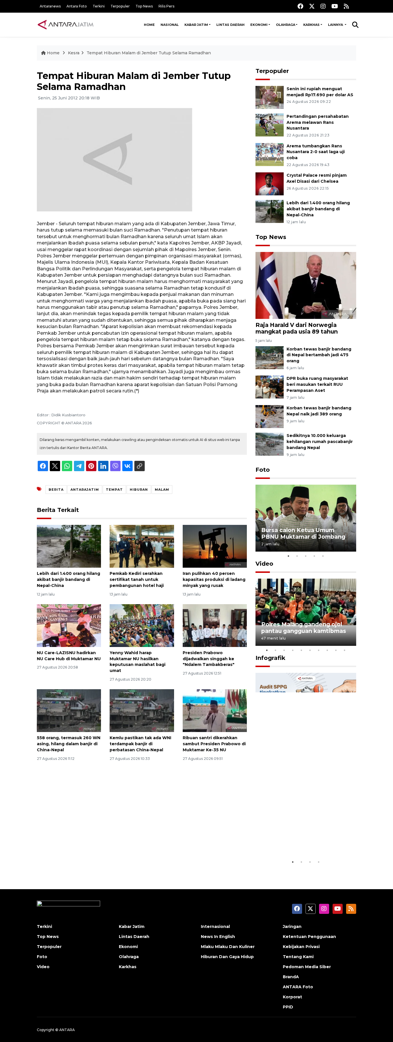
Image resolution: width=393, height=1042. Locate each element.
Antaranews (50, 6)
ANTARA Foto (298, 986)
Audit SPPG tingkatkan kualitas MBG (295, 838)
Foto (262, 469)
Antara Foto (76, 6)
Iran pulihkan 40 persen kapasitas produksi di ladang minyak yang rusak (214, 579)
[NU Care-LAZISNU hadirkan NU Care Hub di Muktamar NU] (69, 625)
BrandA (291, 976)
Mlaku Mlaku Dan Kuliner (228, 946)
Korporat (292, 996)
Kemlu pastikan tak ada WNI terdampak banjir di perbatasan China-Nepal (140, 743)
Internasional (215, 926)
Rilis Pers (166, 6)
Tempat (114, 490)
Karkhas (311, 25)
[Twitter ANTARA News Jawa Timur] (312, 6)
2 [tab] (297, 556)
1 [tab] (288, 556)
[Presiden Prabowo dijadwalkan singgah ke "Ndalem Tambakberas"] (215, 625)
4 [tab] (314, 556)
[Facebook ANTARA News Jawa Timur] (300, 6)
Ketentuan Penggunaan (309, 936)
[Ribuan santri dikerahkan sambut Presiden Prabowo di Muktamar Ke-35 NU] (215, 710)
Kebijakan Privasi (301, 946)
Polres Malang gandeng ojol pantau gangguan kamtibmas (303, 627)
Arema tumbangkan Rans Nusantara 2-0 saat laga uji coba (316, 152)
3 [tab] (306, 556)
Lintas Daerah (230, 25)
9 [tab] (336, 650)
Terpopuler (120, 6)
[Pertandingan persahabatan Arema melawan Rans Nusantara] (269, 124)
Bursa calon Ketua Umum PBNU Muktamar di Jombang (303, 533)
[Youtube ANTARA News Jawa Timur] (334, 6)
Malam (162, 490)
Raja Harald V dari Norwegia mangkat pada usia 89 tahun (296, 328)
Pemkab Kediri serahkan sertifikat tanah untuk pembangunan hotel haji (137, 579)
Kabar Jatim (196, 25)
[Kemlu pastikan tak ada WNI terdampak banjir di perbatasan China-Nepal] (142, 710)
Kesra (73, 52)
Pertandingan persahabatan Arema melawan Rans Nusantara (318, 122)
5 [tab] (323, 556)
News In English (218, 936)
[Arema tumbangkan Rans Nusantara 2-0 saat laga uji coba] (269, 154)
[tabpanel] (305, 518)
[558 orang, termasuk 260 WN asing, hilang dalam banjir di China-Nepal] (69, 710)
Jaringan (292, 926)
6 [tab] (310, 650)
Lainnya (336, 25)
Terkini (99, 6)
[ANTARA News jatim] (65, 25)
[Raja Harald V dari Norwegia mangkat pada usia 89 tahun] (305, 285)
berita (56, 490)
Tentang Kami (298, 956)
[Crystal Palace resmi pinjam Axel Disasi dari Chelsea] (269, 183)
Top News (144, 6)
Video (264, 563)
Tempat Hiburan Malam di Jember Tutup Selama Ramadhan (149, 52)
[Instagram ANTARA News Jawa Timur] (323, 6)
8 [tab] (327, 650)
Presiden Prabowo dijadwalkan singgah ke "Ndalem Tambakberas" (208, 658)
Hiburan (139, 490)
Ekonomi (259, 25)
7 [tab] (319, 650)
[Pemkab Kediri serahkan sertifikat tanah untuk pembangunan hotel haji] (142, 546)
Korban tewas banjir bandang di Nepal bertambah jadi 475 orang (319, 355)
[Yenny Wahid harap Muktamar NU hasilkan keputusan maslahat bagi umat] (142, 625)
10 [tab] (345, 650)
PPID (288, 1007)
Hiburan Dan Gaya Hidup (227, 956)
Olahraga (285, 25)
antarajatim (84, 490)
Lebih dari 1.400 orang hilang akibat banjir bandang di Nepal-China (68, 579)
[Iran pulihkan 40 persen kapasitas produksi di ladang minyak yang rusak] (215, 546)
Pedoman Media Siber (307, 966)
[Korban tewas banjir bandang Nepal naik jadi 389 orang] (269, 416)
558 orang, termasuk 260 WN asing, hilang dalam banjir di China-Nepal (68, 743)
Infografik (270, 657)
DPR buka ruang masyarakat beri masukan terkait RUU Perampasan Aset (317, 384)
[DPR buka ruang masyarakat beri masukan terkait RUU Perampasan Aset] (269, 387)
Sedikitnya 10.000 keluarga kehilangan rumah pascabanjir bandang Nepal (320, 441)
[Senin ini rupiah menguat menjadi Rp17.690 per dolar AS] (269, 97)
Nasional (170, 25)
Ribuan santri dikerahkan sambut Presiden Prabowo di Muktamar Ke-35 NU (214, 743)
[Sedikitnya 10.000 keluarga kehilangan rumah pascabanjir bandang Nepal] (269, 443)
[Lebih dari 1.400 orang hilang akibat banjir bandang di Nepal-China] (69, 546)
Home (149, 25)
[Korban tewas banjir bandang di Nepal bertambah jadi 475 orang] (269, 357)
